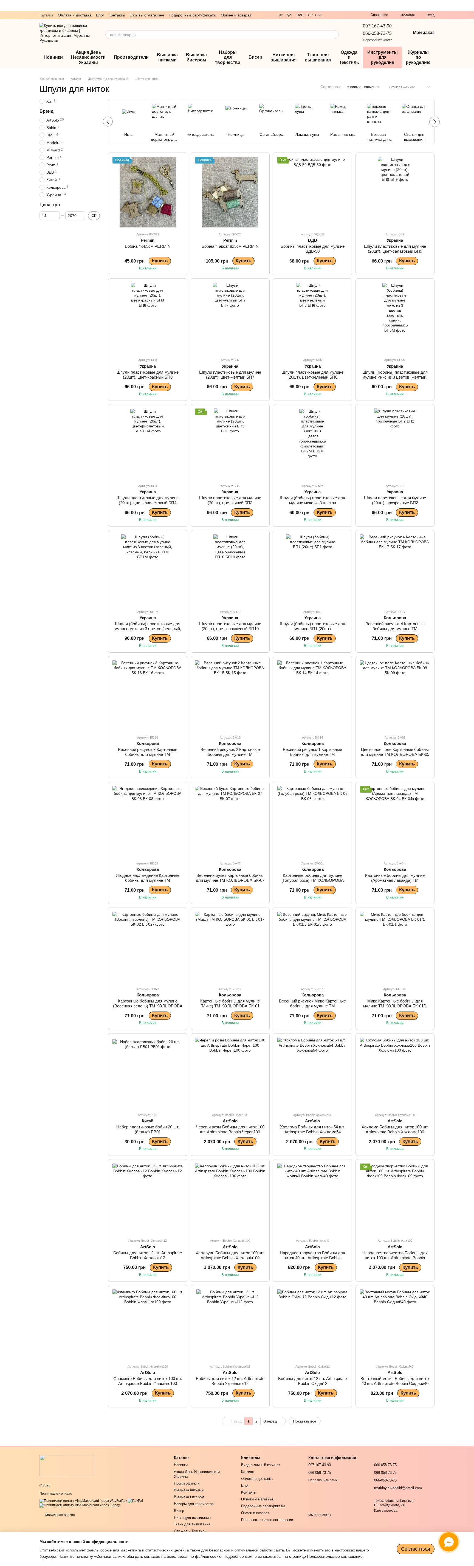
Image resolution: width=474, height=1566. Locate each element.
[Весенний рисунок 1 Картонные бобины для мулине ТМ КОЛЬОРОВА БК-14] (312, 695)
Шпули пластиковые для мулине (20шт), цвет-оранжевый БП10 (230, 626)
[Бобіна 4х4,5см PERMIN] (147, 192)
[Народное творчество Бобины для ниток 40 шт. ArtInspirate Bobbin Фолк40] (312, 1199)
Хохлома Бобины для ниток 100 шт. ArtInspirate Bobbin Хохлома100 (395, 1129)
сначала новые (360, 87)
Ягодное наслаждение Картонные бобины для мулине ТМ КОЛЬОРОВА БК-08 (147, 880)
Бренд (46, 111)
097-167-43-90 (377, 26)
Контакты (117, 15)
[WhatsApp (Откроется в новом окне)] (343, 15)
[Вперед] (434, 122)
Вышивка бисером (196, 57)
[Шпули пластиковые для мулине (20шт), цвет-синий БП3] (230, 444)
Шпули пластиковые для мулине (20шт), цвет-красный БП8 (148, 374)
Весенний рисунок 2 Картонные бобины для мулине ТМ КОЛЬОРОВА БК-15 (230, 754)
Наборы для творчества (227, 57)
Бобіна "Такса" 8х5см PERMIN (230, 246)
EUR (309, 15)
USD (318, 15)
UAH (300, 15)
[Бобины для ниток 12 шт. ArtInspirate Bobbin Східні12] (312, 1324)
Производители (131, 57)
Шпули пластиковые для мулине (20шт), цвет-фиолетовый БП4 (148, 500)
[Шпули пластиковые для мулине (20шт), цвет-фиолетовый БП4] (147, 444)
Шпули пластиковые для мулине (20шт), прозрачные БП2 (395, 500)
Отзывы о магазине (146, 15)
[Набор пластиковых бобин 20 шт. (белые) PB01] (147, 1073)
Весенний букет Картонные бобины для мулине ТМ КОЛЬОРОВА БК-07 (230, 878)
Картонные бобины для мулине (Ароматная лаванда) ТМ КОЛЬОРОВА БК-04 (395, 880)
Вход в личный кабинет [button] (260, 1465)
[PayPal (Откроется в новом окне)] (135, 1501)
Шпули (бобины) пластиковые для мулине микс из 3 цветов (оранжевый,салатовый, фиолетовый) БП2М (312, 505)
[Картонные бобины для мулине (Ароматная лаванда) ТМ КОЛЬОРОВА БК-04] (395, 821)
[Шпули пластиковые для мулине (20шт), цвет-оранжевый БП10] (230, 569)
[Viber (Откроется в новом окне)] (330, 15)
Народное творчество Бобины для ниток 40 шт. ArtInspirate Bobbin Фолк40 (312, 1257)
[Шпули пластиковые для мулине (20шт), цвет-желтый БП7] (230, 318)
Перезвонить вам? (377, 40)
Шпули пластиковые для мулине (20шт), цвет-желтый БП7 (230, 374)
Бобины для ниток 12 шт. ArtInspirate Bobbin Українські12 (230, 1381)
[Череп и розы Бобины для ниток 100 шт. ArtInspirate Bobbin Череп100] (230, 1073)
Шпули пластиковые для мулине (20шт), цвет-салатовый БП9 (395, 249)
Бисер (255, 57)
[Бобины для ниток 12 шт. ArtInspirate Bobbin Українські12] (230, 1324)
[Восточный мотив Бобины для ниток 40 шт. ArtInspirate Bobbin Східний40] (395, 1324)
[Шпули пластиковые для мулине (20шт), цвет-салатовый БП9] (395, 192)
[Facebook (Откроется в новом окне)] (356, 15)
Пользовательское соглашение (267, 1520)
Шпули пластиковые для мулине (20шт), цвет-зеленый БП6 (312, 374)
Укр (280, 15)
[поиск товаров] (334, 34)
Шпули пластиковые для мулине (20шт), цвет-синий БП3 (230, 500)
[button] (469, 5)
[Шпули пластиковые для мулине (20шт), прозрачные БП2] (395, 444)
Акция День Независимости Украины (88, 57)
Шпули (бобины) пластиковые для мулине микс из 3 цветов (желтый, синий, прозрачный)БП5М (395, 377)
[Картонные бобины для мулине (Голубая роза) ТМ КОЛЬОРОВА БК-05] (312, 821)
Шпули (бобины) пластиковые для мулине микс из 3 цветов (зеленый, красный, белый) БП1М (147, 628)
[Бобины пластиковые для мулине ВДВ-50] (312, 192)
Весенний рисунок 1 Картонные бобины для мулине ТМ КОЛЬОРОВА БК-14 (312, 754)
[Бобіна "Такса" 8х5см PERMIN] (230, 192)
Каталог (46, 15)
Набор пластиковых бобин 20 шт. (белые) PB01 (147, 1129)
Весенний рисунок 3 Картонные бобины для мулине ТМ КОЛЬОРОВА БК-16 (147, 754)
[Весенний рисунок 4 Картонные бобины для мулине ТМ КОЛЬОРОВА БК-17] (395, 569)
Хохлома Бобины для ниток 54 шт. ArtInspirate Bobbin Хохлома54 (312, 1129)
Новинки (53, 57)
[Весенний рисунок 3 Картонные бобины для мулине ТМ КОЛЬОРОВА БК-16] (147, 695)
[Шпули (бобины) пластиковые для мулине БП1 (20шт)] (312, 569)
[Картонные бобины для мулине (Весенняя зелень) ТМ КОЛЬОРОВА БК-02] (147, 947)
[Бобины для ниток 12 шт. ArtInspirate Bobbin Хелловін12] (147, 1199)
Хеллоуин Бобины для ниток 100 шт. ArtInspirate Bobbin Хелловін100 (230, 1255)
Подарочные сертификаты (192, 15)
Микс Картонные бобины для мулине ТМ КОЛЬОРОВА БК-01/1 (395, 1003)
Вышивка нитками (167, 57)
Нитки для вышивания (283, 57)
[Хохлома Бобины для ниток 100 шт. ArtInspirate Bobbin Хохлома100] (395, 1073)
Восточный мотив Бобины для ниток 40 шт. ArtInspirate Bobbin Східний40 (394, 1381)
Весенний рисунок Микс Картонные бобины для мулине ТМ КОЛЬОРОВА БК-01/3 (312, 1006)
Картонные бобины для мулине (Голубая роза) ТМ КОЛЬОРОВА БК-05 (312, 880)
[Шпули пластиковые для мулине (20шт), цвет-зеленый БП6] (312, 318)
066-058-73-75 (377, 33)
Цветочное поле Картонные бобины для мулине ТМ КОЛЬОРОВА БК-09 (395, 752)
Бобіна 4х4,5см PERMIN (148, 246)
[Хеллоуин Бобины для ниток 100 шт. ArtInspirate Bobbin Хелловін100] (230, 1199)
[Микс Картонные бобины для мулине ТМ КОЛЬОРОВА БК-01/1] (395, 947)
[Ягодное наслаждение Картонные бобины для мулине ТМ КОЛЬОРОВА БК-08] (147, 821)
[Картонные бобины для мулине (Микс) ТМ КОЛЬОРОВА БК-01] (230, 947)
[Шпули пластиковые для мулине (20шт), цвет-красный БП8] (147, 318)
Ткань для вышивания (318, 57)
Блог (100, 15)
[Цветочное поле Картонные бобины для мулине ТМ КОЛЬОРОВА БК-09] (395, 695)
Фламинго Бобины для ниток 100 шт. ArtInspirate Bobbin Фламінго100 (147, 1381)
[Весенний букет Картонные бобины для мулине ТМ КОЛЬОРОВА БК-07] (230, 821)
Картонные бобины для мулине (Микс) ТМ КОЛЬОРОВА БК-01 (230, 1003)
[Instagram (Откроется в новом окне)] (350, 15)
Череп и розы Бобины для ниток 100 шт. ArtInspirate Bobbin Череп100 (230, 1129)
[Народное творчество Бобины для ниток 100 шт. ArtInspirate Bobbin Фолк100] (395, 1199)
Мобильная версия (59, 1515)
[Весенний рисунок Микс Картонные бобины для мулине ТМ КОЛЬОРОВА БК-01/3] (312, 947)
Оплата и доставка (75, 15)
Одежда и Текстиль (349, 57)
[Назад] (108, 121)
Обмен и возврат (236, 15)
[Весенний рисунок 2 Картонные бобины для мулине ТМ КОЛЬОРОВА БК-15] (230, 695)
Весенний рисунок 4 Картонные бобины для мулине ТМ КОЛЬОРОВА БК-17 (395, 628)
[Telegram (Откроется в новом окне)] (336, 15)
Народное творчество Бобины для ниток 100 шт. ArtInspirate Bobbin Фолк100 (395, 1257)
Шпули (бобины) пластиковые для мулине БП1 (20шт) (312, 626)
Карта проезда (385, 1511)
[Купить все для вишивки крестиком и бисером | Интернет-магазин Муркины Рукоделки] (67, 1466)
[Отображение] (425, 87)
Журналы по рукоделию (418, 57)
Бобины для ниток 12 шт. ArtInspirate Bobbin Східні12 (312, 1381)
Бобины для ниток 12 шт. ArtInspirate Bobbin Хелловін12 (147, 1255)
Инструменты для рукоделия (382, 57)
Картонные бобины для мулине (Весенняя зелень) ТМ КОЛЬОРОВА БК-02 (147, 1006)
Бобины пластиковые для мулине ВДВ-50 (313, 249)
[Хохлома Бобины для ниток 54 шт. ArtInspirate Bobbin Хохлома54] (312, 1073)
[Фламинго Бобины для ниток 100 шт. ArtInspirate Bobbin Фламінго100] (147, 1324)
